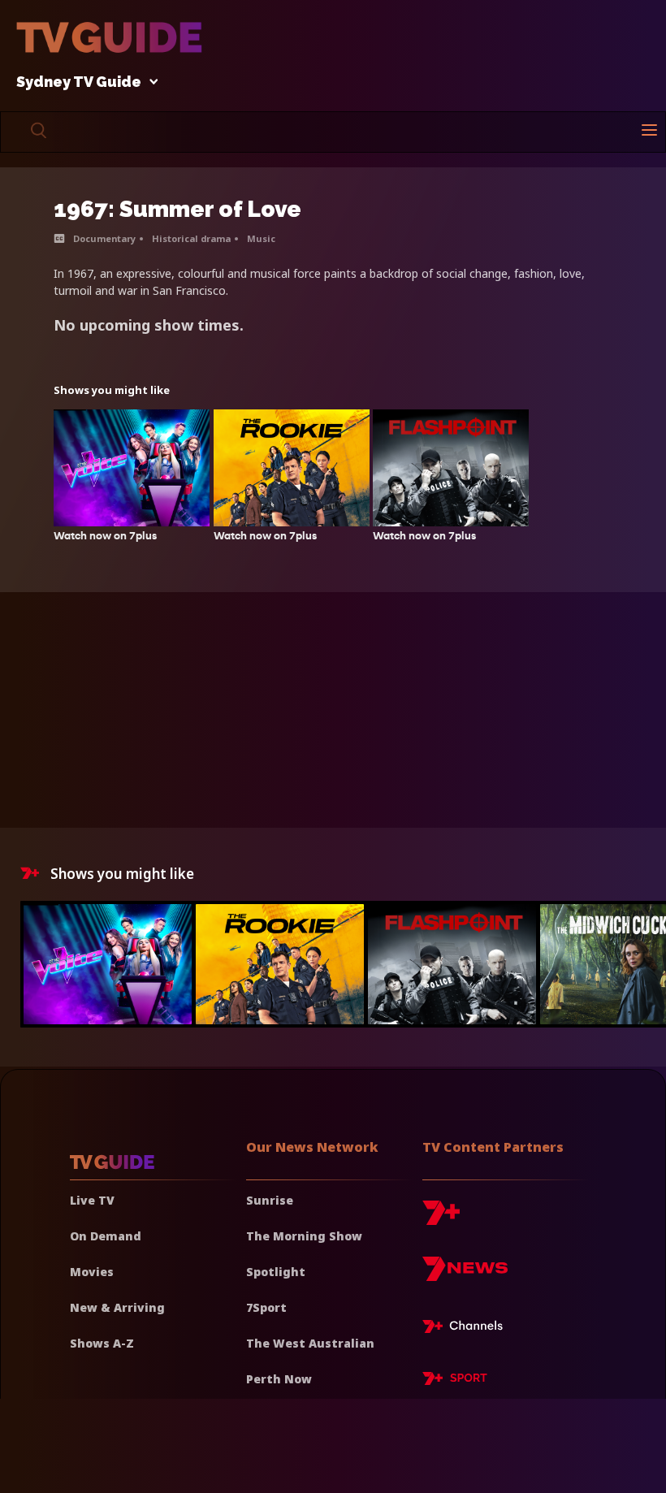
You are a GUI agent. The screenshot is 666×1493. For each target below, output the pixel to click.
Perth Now (279, 1379)
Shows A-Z (102, 1343)
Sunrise (269, 1200)
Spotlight (275, 1271)
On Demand (105, 1236)
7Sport (266, 1307)
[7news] (465, 1275)
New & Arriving (117, 1307)
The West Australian (310, 1343)
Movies (92, 1271)
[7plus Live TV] (467, 1329)
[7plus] (441, 1219)
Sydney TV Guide (78, 82)
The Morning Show (304, 1236)
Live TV (92, 1200)
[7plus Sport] (454, 1381)
